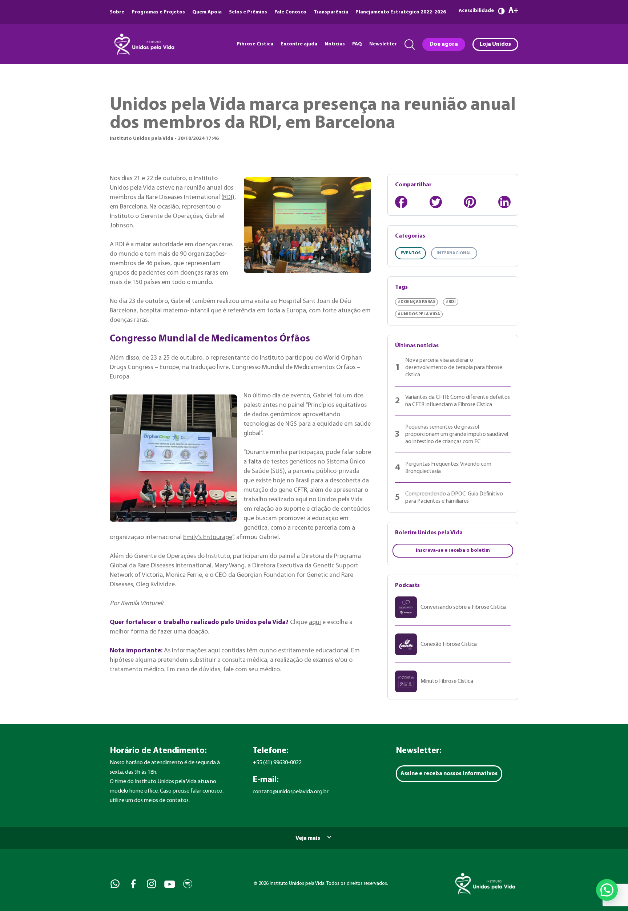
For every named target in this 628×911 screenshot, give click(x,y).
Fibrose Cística (255, 44)
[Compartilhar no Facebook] (401, 202)
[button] (607, 890)
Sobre (117, 12)
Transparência (331, 12)
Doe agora (444, 44)
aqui (315, 622)
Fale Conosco (290, 12)
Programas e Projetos (158, 12)
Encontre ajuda (299, 44)
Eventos (410, 253)
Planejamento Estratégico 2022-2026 (400, 12)
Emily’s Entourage (207, 537)
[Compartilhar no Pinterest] (470, 202)
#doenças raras (416, 302)
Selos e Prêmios (248, 12)
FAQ (357, 44)
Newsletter (383, 44)
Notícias (335, 44)
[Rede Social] (114, 883)
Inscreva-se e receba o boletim (453, 550)
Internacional (454, 253)
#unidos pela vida (419, 314)
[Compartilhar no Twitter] (436, 202)
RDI (227, 197)
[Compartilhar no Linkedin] (504, 202)
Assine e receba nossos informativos (449, 774)
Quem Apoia (207, 12)
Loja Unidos (495, 44)
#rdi (451, 302)
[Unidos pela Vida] (143, 44)
